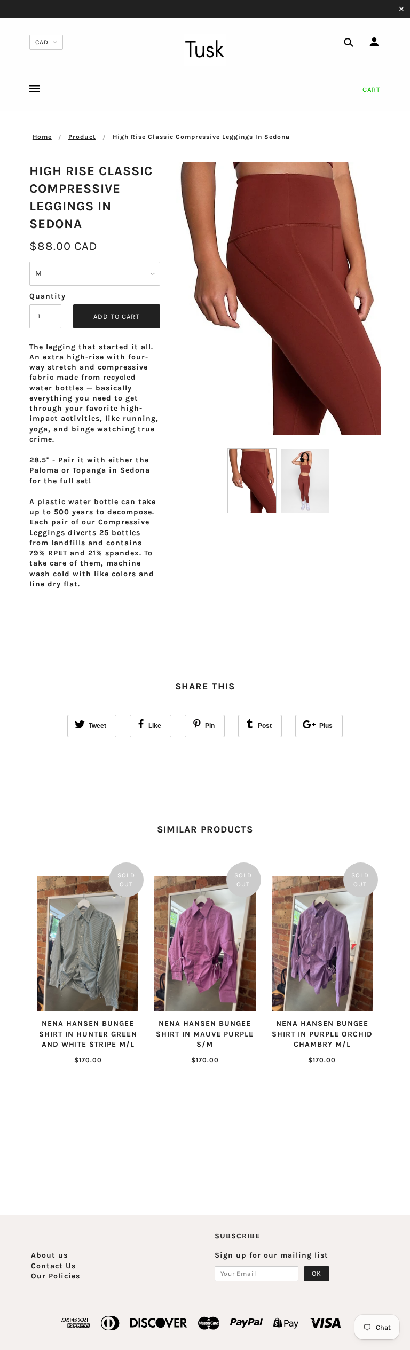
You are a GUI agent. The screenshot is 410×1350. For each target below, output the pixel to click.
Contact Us (53, 1265)
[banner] (205, 50)
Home (42, 136)
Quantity (45, 296)
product (82, 136)
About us (49, 1255)
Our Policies (55, 1276)
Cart (371, 89)
